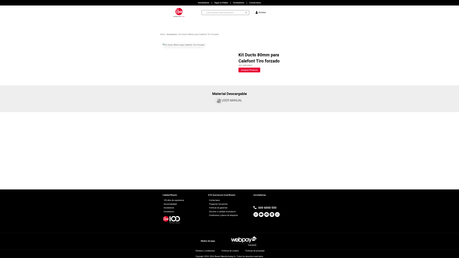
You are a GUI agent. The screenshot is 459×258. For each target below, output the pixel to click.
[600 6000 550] (255, 207)
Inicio (162, 34)
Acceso (262, 12)
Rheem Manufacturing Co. (225, 256)
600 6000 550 (267, 207)
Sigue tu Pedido (221, 3)
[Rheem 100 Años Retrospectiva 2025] (171, 219)
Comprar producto (249, 70)
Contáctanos (255, 3)
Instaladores (238, 3)
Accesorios (172, 34)
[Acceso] (256, 12)
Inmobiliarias (203, 3)
